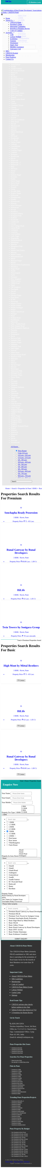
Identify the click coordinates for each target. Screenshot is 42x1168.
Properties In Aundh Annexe (18, 1111)
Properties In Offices (16, 1090)
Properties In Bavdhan (17, 1118)
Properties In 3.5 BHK (17, 1078)
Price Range (22, 451)
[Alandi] (28, 852)
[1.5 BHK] (27, 808)
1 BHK (11, 822)
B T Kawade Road (15, 882)
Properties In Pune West (17, 1049)
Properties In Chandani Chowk (18, 1124)
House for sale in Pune (17, 1060)
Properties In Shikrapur (17, 1102)
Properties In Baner (16, 1116)
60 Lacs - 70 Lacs (24, 476)
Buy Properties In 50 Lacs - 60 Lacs (20, 1145)
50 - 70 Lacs (22, 473)
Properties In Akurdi (16, 1104)
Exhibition (13, 39)
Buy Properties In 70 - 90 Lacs (18, 1154)
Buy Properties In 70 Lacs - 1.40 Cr (20, 1156)
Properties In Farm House (17, 1086)
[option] (15, 64)
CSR (12, 35)
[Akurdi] (28, 850)
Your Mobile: (6, 802)
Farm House (13, 845)
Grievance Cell (15, 49)
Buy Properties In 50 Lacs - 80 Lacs (20, 1152)
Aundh (11, 877)
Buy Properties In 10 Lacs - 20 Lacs (20, 1134)
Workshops (14, 43)
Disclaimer (27, 1161)
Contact (22, 680)
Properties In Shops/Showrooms (19, 1091)
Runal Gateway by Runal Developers (24, 927)
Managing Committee (17, 26)
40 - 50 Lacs (22, 469)
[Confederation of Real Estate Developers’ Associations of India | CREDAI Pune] (5, 1)
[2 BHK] (27, 810)
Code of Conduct (16, 31)
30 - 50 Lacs (22, 464)
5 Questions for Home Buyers (22, 1013)
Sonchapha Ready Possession (23, 918)
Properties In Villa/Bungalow (18, 1085)
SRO (7, 51)
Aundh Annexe (14, 879)
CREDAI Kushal (12, 53)
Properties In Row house (17, 1083)
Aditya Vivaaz (16, 925)
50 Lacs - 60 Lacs (24, 471)
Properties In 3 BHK (16, 1076)
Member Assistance (17, 47)
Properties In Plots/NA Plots (18, 1088)
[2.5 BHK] (27, 812)
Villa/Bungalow (14, 843)
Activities (9, 33)
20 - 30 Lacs (22, 460)
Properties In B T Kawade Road (19, 1112)
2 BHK (11, 827)
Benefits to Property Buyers (20, 29)
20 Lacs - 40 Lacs (24, 462)
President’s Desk (16, 24)
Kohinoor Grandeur (18, 934)
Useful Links (16, 992)
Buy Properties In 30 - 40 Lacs (18, 1142)
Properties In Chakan (16, 1123)
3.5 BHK (11, 834)
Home (8, 18)
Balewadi (12, 884)
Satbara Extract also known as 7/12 (24, 1010)
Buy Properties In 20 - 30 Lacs (18, 1137)
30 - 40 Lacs (22, 467)
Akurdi (11, 866)
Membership (10, 55)
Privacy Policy (9, 1161)
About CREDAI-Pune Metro (22, 976)
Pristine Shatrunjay (18, 932)
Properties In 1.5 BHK (17, 1071)
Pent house (12, 838)
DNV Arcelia (16, 930)
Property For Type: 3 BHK (11, 812)
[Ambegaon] (28, 856)
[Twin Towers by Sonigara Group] (15, 900)
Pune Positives (11, 57)
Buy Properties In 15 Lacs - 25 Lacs (20, 1135)
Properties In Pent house (17, 1081)
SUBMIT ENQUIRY (21, 939)
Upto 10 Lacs (23, 453)
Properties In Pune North (17, 1053)
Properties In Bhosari (16, 1119)
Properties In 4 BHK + (17, 1079)
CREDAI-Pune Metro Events (22, 987)
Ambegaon (12, 873)
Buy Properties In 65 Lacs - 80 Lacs (20, 1151)
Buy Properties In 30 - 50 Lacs (18, 1140)
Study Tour (14, 45)
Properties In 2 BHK (16, 1073)
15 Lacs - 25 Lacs (24, 458)
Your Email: (6, 798)
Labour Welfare (15, 37)
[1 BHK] (27, 806)
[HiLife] (15, 898)
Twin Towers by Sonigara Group (24, 916)
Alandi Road (13, 870)
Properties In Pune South (17, 1051)
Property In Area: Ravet (10, 856)
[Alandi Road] (28, 854)
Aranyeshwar (13, 875)
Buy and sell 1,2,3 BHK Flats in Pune (20, 1062)
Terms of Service (18, 1161)
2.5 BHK (11, 829)
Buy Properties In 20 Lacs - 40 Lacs (20, 1139)
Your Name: (6, 793)
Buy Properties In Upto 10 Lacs (19, 1132)
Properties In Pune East (17, 1047)
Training (13, 41)
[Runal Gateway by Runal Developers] (15, 896)
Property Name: (7, 894)
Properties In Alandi (16, 1106)
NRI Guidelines (17, 979)
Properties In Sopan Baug (17, 1121)
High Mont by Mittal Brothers (21, 921)
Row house (12, 840)
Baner (10, 886)
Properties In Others (16, 1093)
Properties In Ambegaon (17, 1107)
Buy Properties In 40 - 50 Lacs (18, 1144)
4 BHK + (12, 836)
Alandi (11, 868)
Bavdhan (11, 889)
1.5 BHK (11, 825)
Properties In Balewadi (17, 1114)
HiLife (14, 914)
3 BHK (11, 831)
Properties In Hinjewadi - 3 (18, 1101)
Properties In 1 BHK (16, 1069)
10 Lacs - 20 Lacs (24, 455)
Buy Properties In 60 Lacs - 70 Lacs (20, 1149)
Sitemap (14, 995)
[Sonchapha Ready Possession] (15, 901)
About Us (9, 20)
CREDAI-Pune (15, 22)
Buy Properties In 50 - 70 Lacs (18, 1147)
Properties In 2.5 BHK (17, 1074)
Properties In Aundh (16, 1109)
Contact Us (10, 59)
